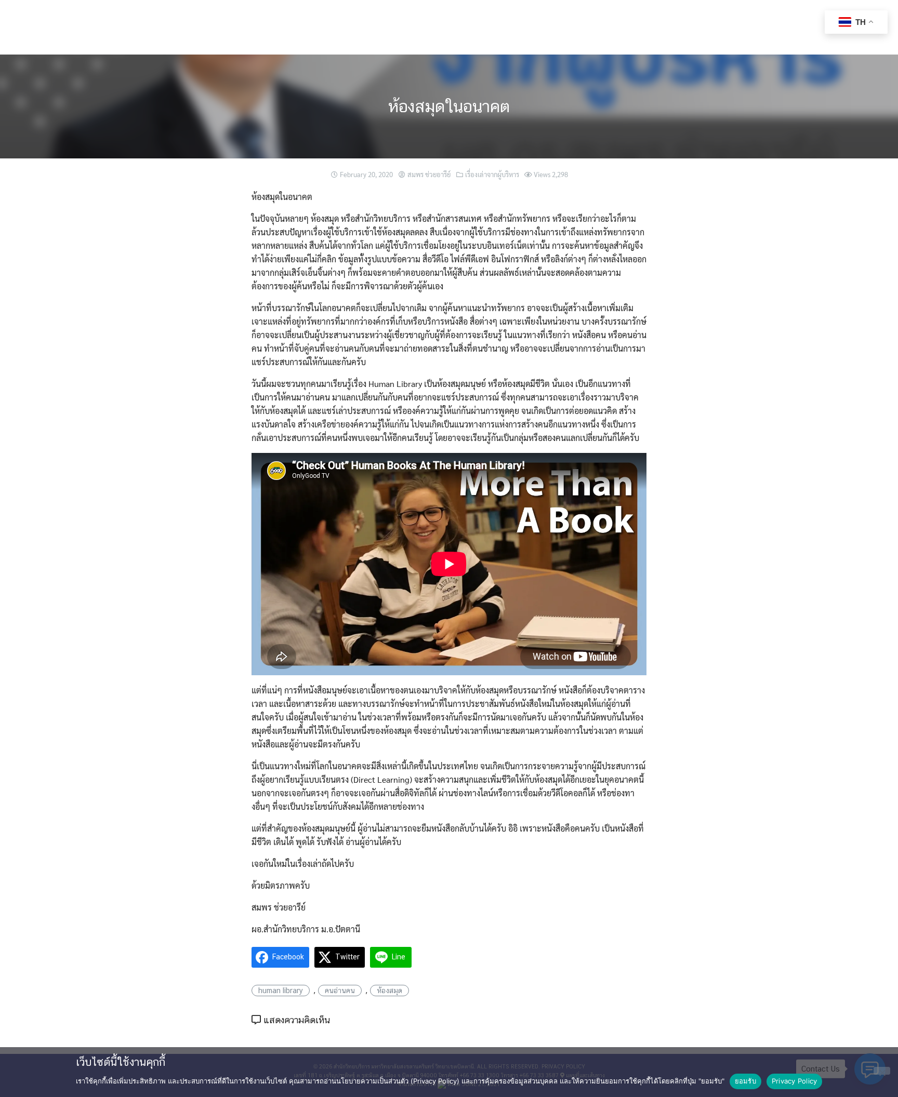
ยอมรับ (745, 1081)
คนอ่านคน (340, 990)
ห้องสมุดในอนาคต (449, 106)
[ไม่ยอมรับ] (882, 1071)
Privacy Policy (794, 1081)
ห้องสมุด (389, 990)
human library (280, 990)
